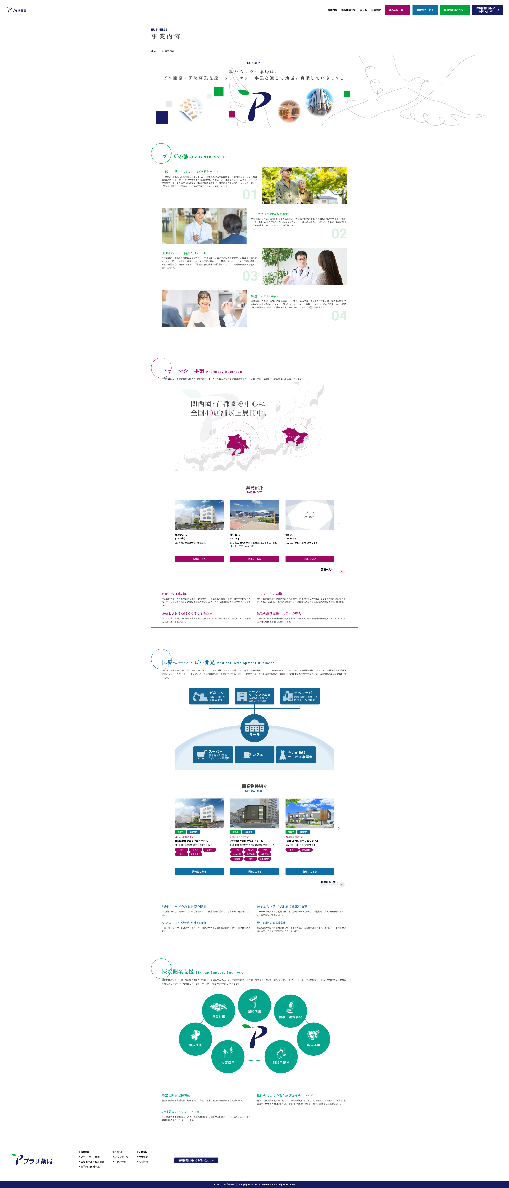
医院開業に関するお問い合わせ (485, 9)
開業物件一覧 (423, 10)
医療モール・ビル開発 (92, 1161)
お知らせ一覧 (121, 1156)
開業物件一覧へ (329, 882)
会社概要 (143, 1156)
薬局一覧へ (327, 569)
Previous (170, 524)
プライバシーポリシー (226, 1184)
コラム (363, 10)
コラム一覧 (120, 1161)
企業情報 (376, 10)
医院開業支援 (348, 10)
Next (338, 524)
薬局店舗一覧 (396, 10)
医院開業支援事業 (90, 1166)
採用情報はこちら (453, 10)
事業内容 (332, 10)
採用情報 (143, 1161)
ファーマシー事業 (90, 1156)
